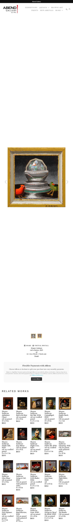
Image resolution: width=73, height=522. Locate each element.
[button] (44, 7)
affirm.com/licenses (37, 375)
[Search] (66, 9)
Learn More (36, 379)
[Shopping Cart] (69, 9)
